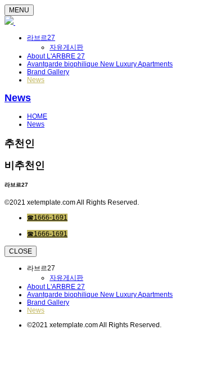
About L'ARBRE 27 (56, 56)
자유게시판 (66, 47)
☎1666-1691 (47, 218)
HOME (37, 116)
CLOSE (20, 251)
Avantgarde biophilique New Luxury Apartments (100, 64)
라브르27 (41, 38)
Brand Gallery (48, 72)
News (35, 80)
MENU (19, 10)
